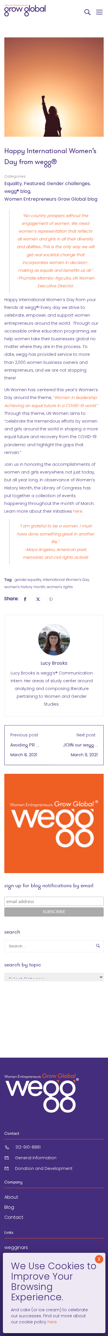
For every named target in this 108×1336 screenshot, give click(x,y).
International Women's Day (66, 579)
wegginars (16, 1247)
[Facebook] (25, 599)
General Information (35, 1158)
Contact (13, 1217)
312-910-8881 (28, 1147)
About (11, 1197)
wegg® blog (17, 191)
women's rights (60, 586)
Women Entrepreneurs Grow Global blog (50, 199)
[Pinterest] (51, 599)
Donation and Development (44, 1168)
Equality (13, 183)
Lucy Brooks (54, 663)
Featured (34, 183)
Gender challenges (68, 183)
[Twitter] (38, 599)
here (77, 511)
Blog (9, 1207)
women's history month (24, 586)
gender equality (28, 579)
